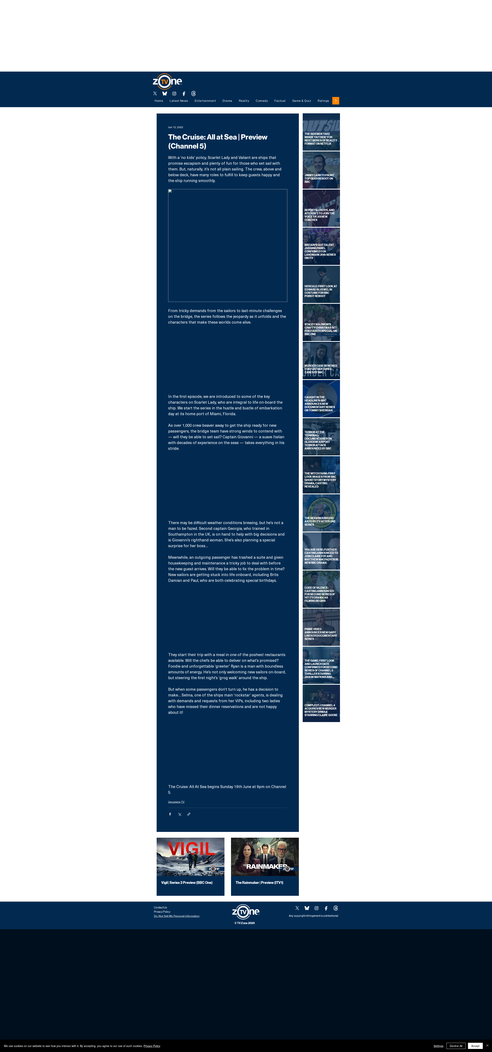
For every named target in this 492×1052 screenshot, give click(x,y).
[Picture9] (193, 93)
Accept (475, 1046)
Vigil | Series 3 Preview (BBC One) (187, 883)
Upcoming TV (176, 802)
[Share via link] (189, 814)
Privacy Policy (152, 1046)
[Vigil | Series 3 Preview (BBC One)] (190, 857)
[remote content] (227, 359)
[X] (155, 93)
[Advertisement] (70, 8)
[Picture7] (183, 93)
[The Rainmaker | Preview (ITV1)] (265, 857)
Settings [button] (438, 1046)
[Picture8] (164, 93)
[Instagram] (174, 93)
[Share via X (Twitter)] (179, 814)
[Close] (487, 1046)
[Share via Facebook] (170, 814)
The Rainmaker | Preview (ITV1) (259, 883)
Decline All (456, 1046)
